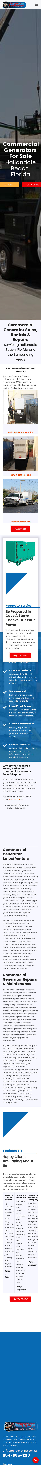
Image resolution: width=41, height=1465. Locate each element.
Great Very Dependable (22, 1196)
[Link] (20, 412)
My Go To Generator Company (33, 1197)
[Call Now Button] (35, 1460)
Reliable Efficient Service (9, 1197)
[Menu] (36, 5)
